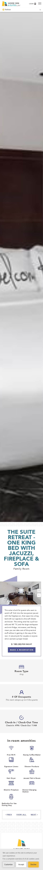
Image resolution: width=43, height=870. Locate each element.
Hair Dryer (11, 778)
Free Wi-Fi (11, 755)
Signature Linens (11, 766)
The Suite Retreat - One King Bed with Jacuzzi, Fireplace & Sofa (21, 548)
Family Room (21, 568)
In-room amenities (21, 740)
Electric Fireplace (11, 790)
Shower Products (32, 766)
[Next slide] (39, 595)
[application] (21, 859)
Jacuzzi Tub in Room (31, 778)
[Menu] (39, 3)
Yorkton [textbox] (8, 9)
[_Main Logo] (9, 3)
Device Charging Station (29, 791)
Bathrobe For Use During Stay (9, 804)
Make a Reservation (21, 649)
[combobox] (21, 9)
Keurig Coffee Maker (32, 755)
